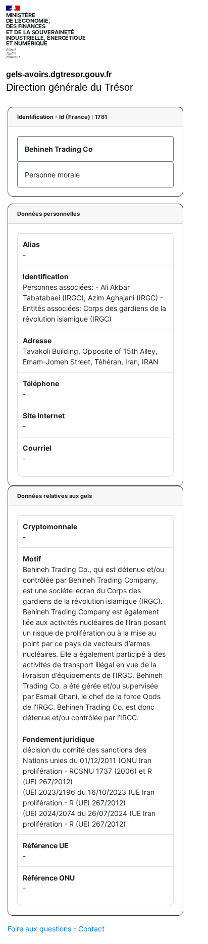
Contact (91, 928)
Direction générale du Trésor (69, 87)
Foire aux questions (39, 928)
